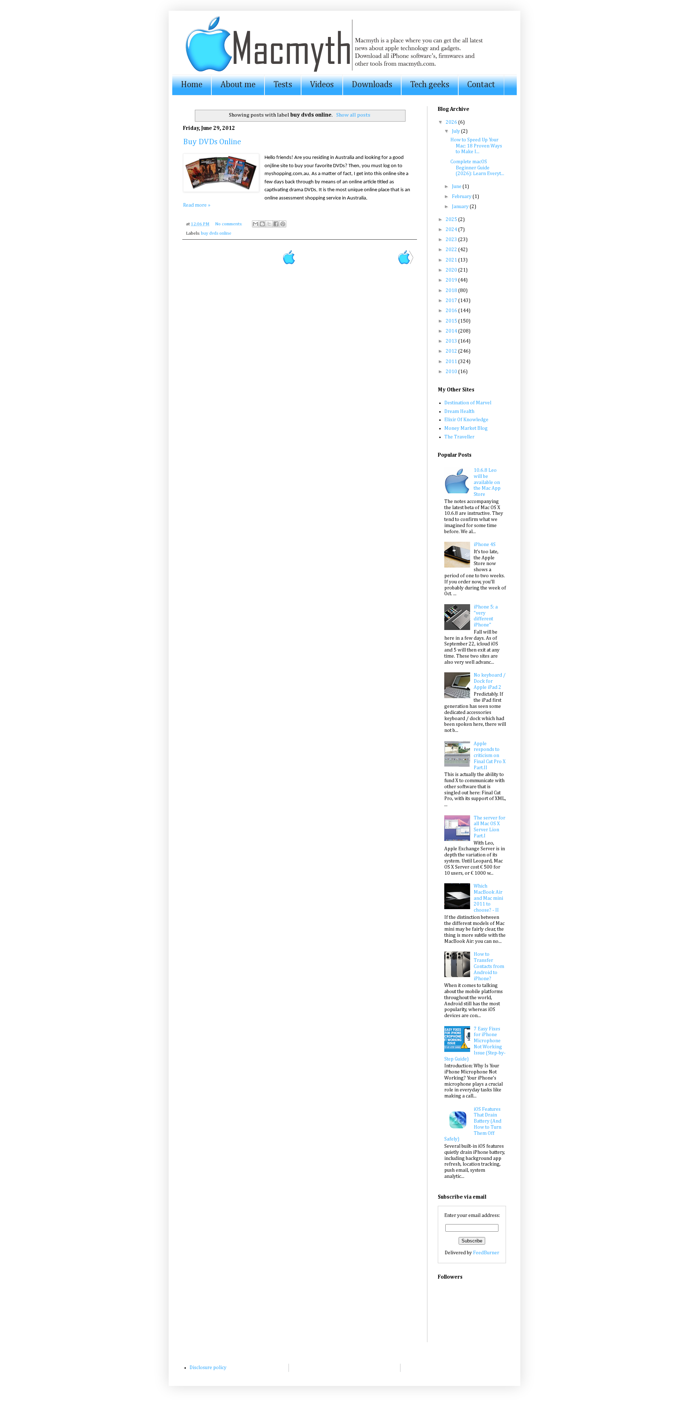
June (457, 186)
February (462, 196)
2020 (452, 270)
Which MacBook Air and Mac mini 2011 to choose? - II (488, 898)
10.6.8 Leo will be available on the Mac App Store (487, 482)
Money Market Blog (466, 428)
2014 (452, 331)
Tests (282, 84)
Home (191, 84)
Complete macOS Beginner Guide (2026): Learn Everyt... (477, 168)
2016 (452, 310)
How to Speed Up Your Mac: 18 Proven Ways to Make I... (476, 146)
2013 (452, 341)
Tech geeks (429, 84)
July (456, 131)
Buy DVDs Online (212, 142)
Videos (322, 84)
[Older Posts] (405, 263)
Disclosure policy (207, 1367)
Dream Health (459, 411)
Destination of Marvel (467, 402)
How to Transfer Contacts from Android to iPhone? (489, 966)
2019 (452, 280)
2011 (452, 361)
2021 (452, 260)
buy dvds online (216, 233)
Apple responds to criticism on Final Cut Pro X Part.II (490, 755)
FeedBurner (486, 1252)
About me (238, 84)
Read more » (196, 205)
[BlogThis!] (262, 223)
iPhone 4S (485, 544)
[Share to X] (269, 223)
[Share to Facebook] (276, 223)
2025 (452, 219)
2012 (452, 351)
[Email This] (255, 223)
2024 (452, 229)
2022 (452, 249)
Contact (481, 84)
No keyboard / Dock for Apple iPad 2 (490, 681)
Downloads (372, 84)
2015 (452, 321)
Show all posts (353, 115)
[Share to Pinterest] (282, 223)
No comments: (229, 224)
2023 (452, 239)
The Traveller (459, 436)
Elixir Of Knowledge (466, 419)
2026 (452, 122)
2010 (452, 371)
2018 (452, 290)
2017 (452, 300)
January (461, 206)
